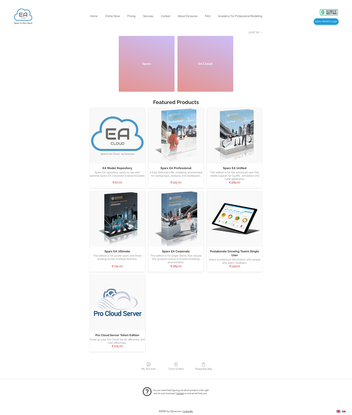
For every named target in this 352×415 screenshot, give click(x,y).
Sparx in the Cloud (23, 23)
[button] (112, 16)
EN (344, 411)
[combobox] (341, 411)
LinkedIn (188, 411)
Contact (180, 393)
